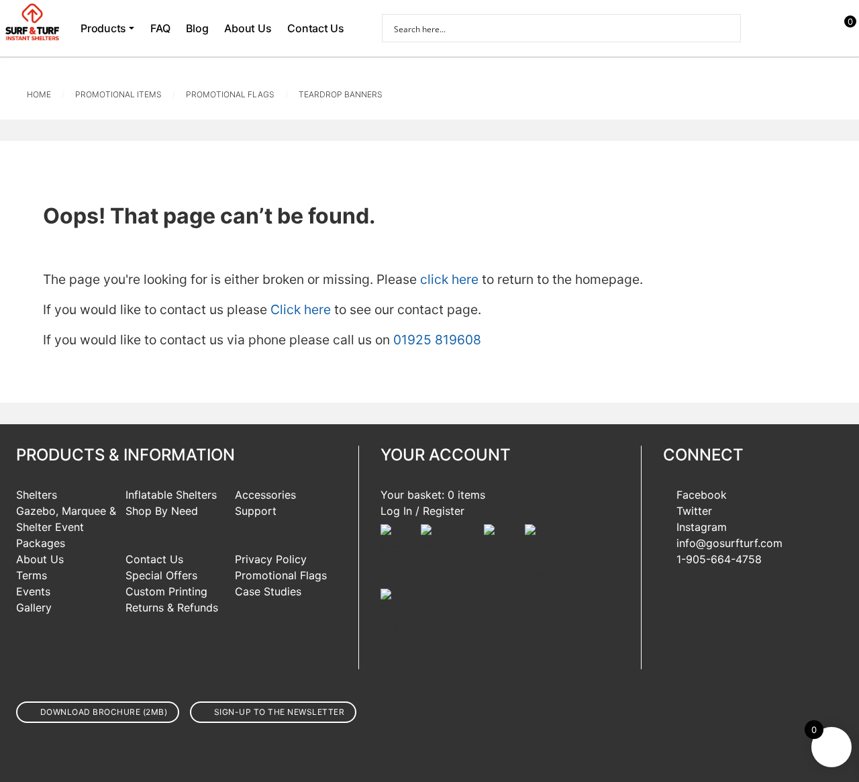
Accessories (265, 494)
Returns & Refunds (171, 607)
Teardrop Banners (341, 94)
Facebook (701, 494)
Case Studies (268, 591)
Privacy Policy (271, 559)
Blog (197, 28)
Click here (300, 309)
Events (33, 591)
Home (39, 94)
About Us (247, 28)
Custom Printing (166, 591)
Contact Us (315, 28)
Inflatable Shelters (171, 494)
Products (103, 28)
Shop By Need (161, 511)
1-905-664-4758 (719, 559)
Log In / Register (422, 511)
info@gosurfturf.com (729, 543)
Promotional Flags (230, 94)
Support (255, 511)
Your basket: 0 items (433, 494)
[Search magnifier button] (726, 28)
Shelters (36, 494)
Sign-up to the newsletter (279, 712)
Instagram (701, 527)
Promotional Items (118, 94)
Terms (31, 575)
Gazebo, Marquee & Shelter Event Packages (66, 527)
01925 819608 (437, 340)
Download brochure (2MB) (104, 712)
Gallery (34, 607)
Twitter (694, 511)
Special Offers (161, 575)
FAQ (160, 28)
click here (449, 279)
